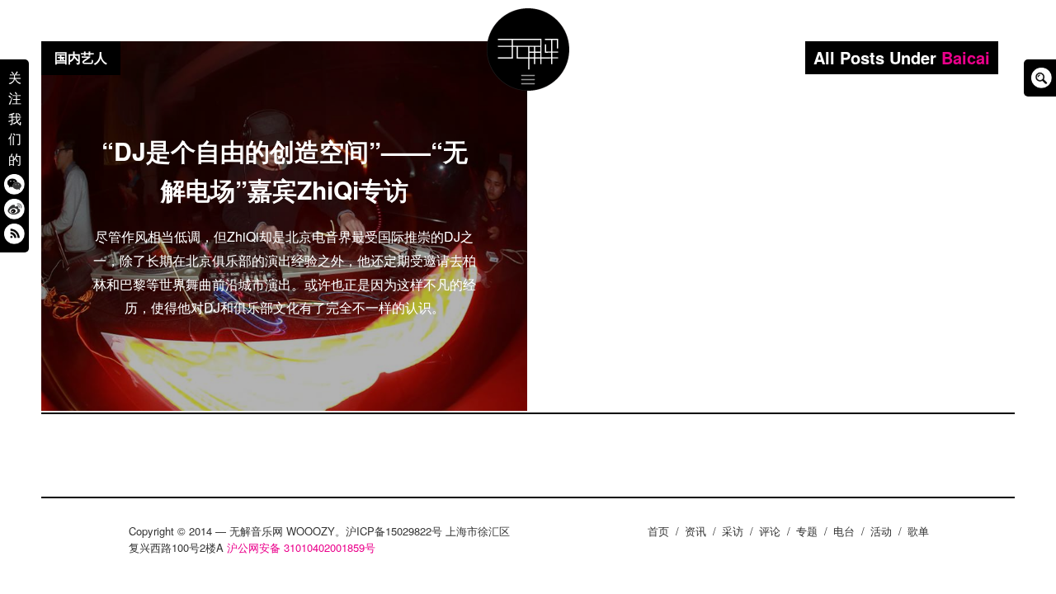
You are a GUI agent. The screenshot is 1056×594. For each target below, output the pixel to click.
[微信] (14, 183)
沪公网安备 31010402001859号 (301, 547)
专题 (807, 531)
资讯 (695, 531)
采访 (732, 531)
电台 (844, 531)
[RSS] (14, 233)
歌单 (918, 531)
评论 (769, 531)
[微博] (14, 208)
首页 (658, 531)
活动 (881, 531)
